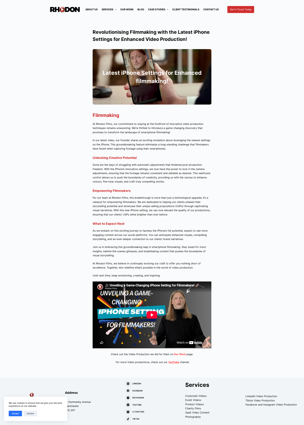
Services (107, 9)
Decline (30, 413)
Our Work (126, 9)
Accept (15, 413)
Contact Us (211, 9)
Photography (193, 416)
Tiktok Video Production (260, 400)
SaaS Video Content (197, 412)
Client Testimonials (185, 9)
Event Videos (193, 400)
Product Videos (194, 404)
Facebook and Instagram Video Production (271, 404)
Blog (140, 9)
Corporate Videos (196, 395)
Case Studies (156, 9)
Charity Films (193, 408)
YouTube (173, 362)
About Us (91, 9)
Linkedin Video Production (261, 396)
